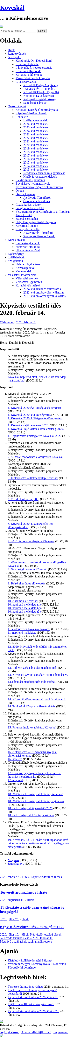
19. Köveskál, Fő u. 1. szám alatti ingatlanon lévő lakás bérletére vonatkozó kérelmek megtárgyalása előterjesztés (38, 843)
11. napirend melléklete (22, 632)
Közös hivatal (16, 239)
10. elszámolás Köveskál (23, 601)
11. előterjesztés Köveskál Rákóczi (29, 629)
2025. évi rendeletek (35, 127)
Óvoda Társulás (25, 194)
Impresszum (60, 1032)
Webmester (7, 322)
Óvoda (20, 190)
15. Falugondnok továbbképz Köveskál (32, 727)
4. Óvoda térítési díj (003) (23, 499)
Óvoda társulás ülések (36, 201)
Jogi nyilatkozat (9, 1032)
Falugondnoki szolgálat (30, 208)
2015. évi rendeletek (35, 162)
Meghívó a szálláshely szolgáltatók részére (28, 941)
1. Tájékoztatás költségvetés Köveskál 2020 (34, 436)
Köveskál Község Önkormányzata (37, 109)
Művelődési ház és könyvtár (33, 78)
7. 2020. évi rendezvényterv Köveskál (31, 541)
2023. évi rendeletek (35, 134)
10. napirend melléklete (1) (24, 604)
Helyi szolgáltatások (28, 264)
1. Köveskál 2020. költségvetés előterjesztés (35, 418)
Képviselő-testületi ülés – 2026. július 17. (32, 927)
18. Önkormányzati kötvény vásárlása (31, 815)
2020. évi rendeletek (35, 145)
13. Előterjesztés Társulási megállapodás (32, 667)
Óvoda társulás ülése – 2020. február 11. (26, 938)
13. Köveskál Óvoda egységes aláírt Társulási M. (38, 674)
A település (14, 57)
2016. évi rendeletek (35, 159)
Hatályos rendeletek (35, 120)
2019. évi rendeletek (35, 148)
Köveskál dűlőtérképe (29, 74)
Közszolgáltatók (25, 268)
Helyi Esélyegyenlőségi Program (36, 222)
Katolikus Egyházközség (38, 95)
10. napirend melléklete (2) (24, 608)
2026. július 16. (9, 934)
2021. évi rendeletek (35, 141)
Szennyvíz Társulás (27, 229)
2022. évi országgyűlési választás (43, 292)
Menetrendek (24, 271)
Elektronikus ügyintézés (30, 180)
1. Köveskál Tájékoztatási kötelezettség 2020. (36, 428)
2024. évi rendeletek (35, 131)
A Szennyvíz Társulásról (38, 232)
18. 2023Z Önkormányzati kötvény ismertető (35, 794)
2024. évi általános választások (42, 289)
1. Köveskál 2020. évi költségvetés (29, 414)
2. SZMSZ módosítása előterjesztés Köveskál (35, 457)
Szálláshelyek (16, 257)
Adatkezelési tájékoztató (36, 1032)
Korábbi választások (28, 285)
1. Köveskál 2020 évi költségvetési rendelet (34, 407)
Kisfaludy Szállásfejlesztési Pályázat (30, 960)
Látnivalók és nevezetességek (34, 67)
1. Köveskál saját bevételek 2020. (28, 425)
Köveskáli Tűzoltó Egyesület (41, 92)
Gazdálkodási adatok (28, 204)
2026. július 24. (9, 919)
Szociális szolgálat (27, 218)
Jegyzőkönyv (16, 863)
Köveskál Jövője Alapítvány (40, 85)
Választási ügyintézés (29, 282)
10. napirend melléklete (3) (24, 611)
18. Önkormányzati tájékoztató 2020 (30, 808)
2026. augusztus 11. (12, 900)
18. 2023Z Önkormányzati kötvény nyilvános (36, 801)
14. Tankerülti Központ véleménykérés (31, 706)
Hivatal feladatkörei (28, 250)
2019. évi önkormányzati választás (44, 296)
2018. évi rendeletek (35, 152)
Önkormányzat (17, 106)
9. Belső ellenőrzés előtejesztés (27, 583)
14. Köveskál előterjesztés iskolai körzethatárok (37, 699)
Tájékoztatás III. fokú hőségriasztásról (31, 1004)
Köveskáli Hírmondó (28, 71)
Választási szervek (27, 278)
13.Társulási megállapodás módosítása (31, 681)
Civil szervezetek (26, 81)
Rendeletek (22, 116)
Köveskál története (27, 64)
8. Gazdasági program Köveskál (27, 569)
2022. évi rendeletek (35, 138)
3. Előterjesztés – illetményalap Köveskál (33, 478)
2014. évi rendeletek (35, 166)
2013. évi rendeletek (35, 169)
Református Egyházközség (39, 99)
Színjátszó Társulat (34, 102)
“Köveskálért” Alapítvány (39, 88)
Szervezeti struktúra (28, 246)
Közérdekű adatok (27, 225)
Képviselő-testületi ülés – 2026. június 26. (33, 1011)
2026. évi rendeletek (35, 123)
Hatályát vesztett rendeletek (40, 176)
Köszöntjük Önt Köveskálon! (34, 60)
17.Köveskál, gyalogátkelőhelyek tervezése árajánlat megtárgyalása (34, 774)
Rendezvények (17, 53)
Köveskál (12, 7)
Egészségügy (16, 253)
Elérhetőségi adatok (28, 243)
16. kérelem (15, 759)
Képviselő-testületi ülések (31, 113)
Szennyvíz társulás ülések (39, 236)
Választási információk (22, 275)
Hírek (11, 50)
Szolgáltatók (15, 260)
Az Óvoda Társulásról (37, 197)
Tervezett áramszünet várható (23, 892)
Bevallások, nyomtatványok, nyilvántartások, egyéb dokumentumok (39, 185)
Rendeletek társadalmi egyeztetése (44, 173)
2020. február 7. (26, 322)
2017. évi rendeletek (35, 155)
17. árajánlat (15, 780)
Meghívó (13, 860)
